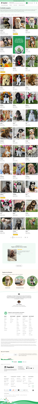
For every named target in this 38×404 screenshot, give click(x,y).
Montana (5, 322)
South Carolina (31, 330)
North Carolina (31, 328)
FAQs (23, 381)
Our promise (29, 381)
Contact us (24, 378)
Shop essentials (6, 384)
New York (24, 330)
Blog (28, 384)
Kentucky (30, 324)
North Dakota (18, 330)
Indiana (17, 319)
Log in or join (12, 378)
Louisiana (30, 325)
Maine (23, 322)
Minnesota (18, 325)
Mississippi (30, 327)
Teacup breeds (32, 287)
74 (25, 237)
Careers (29, 386)
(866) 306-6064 (21, 368)
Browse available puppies (4, 5)
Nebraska (18, 328)
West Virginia (30, 334)
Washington (5, 328)
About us (11, 5)
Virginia (30, 333)
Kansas (17, 322)
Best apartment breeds (20, 287)
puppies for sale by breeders (19, 313)
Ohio (17, 331)
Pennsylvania (24, 331)
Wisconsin (18, 334)
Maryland (24, 324)
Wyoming (5, 330)
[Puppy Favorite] (11, 17)
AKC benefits (12, 381)
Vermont (24, 334)
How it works (15, 5)
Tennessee (30, 331)
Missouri (18, 327)
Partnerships (12, 384)
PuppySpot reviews (13, 386)
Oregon (5, 325)
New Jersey (24, 328)
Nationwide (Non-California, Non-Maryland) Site (10, 396)
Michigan (18, 324)
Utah (4, 327)
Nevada (5, 324)
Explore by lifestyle (6, 383)
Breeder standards (19, 381)
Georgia (30, 322)
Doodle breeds (7, 287)
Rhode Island (24, 333)
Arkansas (30, 319)
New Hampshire (25, 327)
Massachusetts (25, 325)
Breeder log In (18, 378)
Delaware (24, 319)
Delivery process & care (22, 5)
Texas (11, 322)
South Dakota (18, 333)
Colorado (5, 319)
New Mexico (11, 319)
